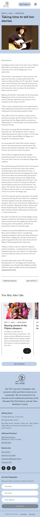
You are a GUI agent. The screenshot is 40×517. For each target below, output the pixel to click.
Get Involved (6, 452)
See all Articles (19, 364)
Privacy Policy (23, 514)
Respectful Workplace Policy (11, 459)
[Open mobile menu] (35, 4)
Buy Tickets (24, 4)
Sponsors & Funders (9, 455)
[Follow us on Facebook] (3, 468)
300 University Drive (8, 437)
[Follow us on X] (9, 468)
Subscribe (20, 506)
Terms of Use (31, 514)
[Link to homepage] (6, 4)
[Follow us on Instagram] (14, 468)
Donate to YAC (7, 462)
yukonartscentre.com (9, 270)
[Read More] (18, 329)
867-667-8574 (6, 442)
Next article (31, 281)
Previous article (10, 281)
